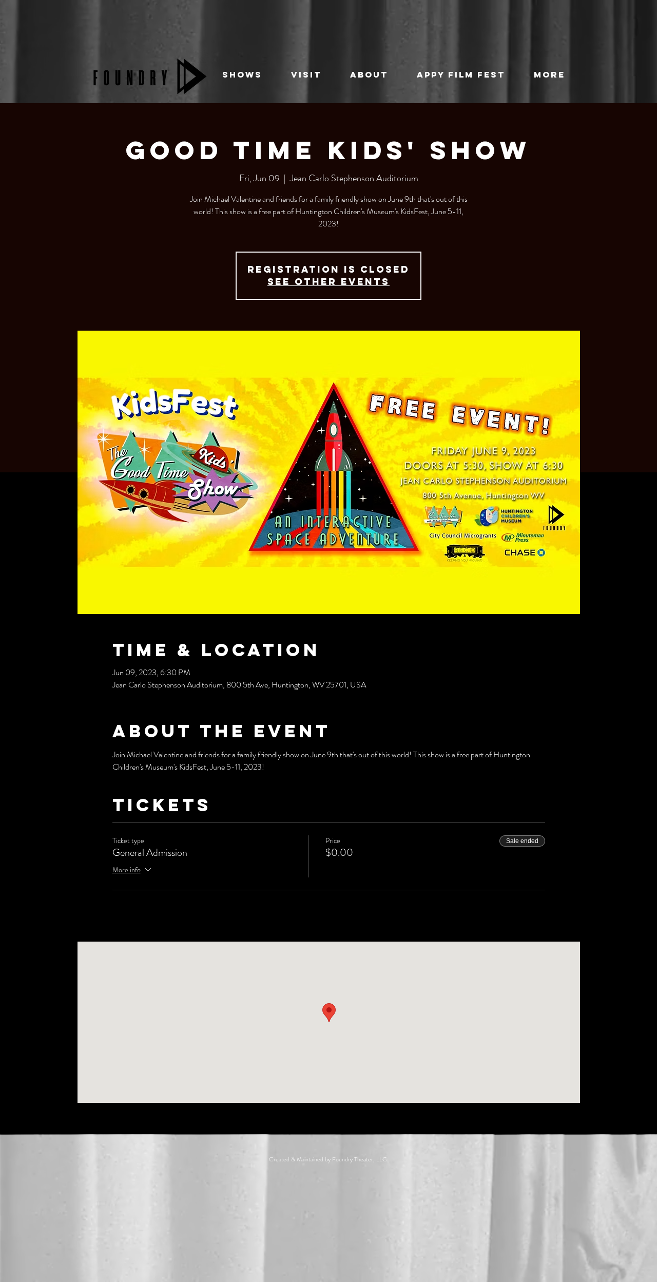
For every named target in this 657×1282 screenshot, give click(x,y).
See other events (328, 282)
